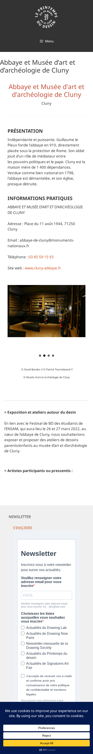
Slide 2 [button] (44, 356)
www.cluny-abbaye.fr (43, 267)
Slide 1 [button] (40, 356)
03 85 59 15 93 (41, 256)
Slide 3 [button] (49, 356)
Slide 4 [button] (53, 356)
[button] (22, 527)
